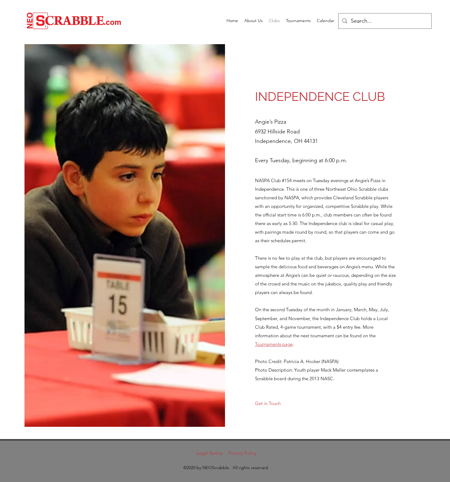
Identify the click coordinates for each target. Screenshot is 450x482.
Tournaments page (274, 344)
